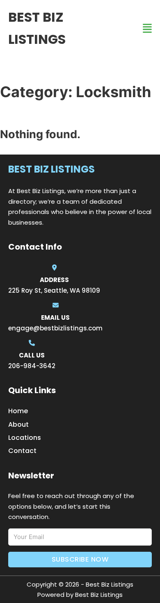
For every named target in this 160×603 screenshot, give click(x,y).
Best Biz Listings (37, 28)
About (18, 424)
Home (18, 411)
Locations (24, 437)
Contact (22, 450)
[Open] (147, 28)
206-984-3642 (31, 366)
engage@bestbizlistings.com (55, 328)
